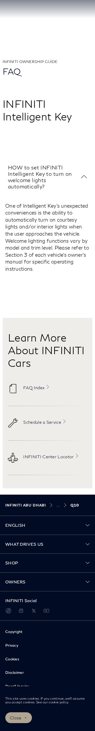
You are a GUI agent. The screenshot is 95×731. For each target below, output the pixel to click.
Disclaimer (14, 672)
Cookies (12, 659)
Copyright (14, 631)
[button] (47, 177)
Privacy (11, 645)
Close (16, 717)
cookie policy (58, 702)
